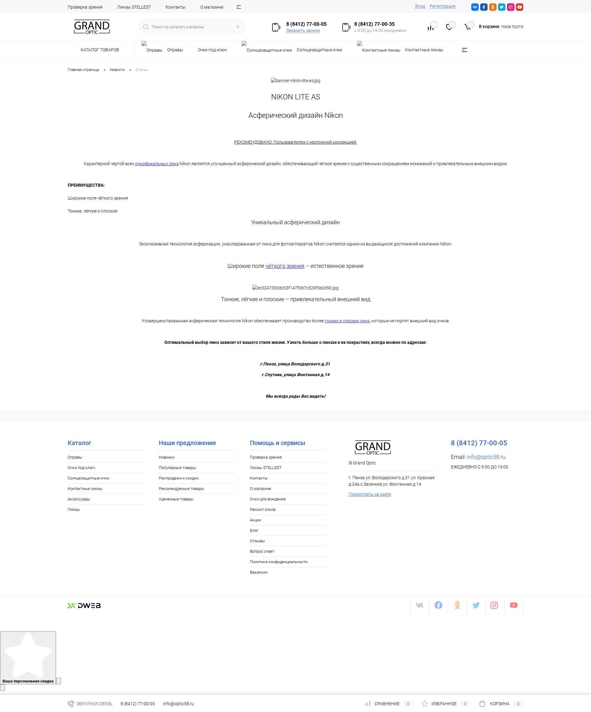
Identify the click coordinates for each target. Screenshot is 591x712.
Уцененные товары (176, 499)
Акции (255, 520)
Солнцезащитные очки (88, 478)
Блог (254, 530)
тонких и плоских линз (347, 320)
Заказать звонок (303, 30)
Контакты (176, 7)
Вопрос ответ (262, 551)
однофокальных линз (157, 163)
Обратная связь (93, 703)
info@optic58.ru (486, 457)
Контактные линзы (85, 488)
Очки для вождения (268, 499)
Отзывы (257, 541)
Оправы (75, 457)
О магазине (211, 7)
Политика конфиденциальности (279, 561)
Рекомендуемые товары (181, 488)
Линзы (74, 509)
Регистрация (443, 6)
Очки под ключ (81, 467)
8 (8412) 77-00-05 (138, 703)
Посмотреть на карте (370, 494)
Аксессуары (79, 499)
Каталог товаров (100, 49)
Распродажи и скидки (179, 478)
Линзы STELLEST (134, 7)
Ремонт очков (262, 509)
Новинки (167, 457)
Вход (420, 6)
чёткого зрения (284, 266)
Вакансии (258, 572)
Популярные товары (177, 467)
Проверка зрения (85, 7)
